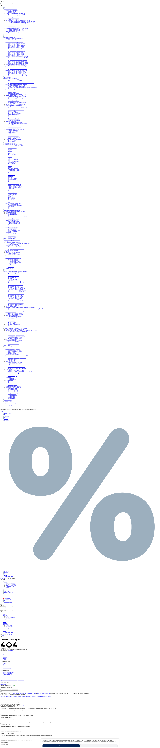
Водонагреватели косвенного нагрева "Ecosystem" (19, 58)
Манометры (9, 255)
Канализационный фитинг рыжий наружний (17, 98)
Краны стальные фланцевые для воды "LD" (17, 216)
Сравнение (7, 416)
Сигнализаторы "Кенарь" (13, 260)
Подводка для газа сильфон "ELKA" (16, 249)
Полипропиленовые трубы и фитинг (15, 118)
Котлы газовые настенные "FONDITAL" (16, 288)
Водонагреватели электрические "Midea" (17, 74)
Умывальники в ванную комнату (13, 387)
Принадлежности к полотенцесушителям (17, 368)
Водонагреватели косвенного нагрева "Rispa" (18, 61)
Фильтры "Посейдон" (12, 376)
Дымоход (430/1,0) (12, 155)
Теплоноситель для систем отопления (14, 340)
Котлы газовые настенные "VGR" (15, 295)
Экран (9, 201)
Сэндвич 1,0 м (11, 190)
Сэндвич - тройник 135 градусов (15, 186)
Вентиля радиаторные (12, 228)
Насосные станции (12, 109)
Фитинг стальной (12, 236)
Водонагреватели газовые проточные (14, 42)
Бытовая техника (7, 7)
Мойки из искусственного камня (15, 362)
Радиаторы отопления (11, 333)
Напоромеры (9, 256)
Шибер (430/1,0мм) (12, 199)
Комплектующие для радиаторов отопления (17, 331)
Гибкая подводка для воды (12, 79)
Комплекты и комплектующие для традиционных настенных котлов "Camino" (25, 309)
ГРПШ (8, 241)
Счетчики (9, 264)
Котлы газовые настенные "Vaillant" (15, 296)
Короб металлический (12, 253)
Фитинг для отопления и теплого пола (15, 129)
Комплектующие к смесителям (14, 382)
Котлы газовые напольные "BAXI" (15, 281)
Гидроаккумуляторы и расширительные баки (16, 84)
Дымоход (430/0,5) (12, 153)
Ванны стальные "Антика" (14, 352)
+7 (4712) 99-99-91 (20, 680)
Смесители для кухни (12, 385)
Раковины (9, 369)
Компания (6, 420)
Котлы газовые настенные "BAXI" (15, 285)
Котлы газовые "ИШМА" (13, 276)
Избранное (6, 417)
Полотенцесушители (11, 365)
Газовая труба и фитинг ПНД (13, 242)
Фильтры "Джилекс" (12, 374)
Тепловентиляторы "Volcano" (14, 27)
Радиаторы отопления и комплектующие (13, 326)
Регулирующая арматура (12, 227)
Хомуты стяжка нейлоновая (14, 137)
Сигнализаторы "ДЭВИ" (13, 259)
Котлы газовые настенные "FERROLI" (16, 287)
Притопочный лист (12, 181)
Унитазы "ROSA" (12, 394)
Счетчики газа (11, 267)
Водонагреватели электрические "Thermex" (17, 69)
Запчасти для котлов (11, 306)
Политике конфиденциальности (85, 742)
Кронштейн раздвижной (13, 168)
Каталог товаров (7, 413)
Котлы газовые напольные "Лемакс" (16, 282)
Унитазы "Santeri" (12, 398)
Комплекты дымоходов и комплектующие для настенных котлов (20, 307)
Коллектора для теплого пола (14, 222)
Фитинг (8, 232)
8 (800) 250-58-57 (4, 680)
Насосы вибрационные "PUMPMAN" (16, 110)
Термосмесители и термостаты (14, 225)
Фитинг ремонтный (12, 234)
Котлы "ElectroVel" (12, 320)
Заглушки (10, 157)
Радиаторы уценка (12, 405)
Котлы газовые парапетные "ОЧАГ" (16, 303)
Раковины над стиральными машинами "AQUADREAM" (20, 371)
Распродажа (5, 664)
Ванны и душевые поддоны (13, 349)
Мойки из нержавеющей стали (14, 363)
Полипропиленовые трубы (14, 119)
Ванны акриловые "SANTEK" (14, 350)
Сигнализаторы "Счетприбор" (14, 262)
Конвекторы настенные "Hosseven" (15, 314)
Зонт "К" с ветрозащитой (13, 161)
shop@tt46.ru (3, 684)
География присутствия (11, 585)
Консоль (10, 166)
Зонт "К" (10, 160)
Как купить (6, 571)
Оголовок (10, 172)
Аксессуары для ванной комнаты (14, 347)
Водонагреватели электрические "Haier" (16, 67)
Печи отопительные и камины (14, 207)
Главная (6, 419)
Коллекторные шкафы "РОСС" (14, 223)
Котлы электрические (11, 317)
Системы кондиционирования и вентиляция (16, 23)
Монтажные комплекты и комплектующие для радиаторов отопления (21, 330)
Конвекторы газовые (11, 312)
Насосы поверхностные (13, 112)
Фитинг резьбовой (12, 233)
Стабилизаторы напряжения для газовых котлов (17, 28)
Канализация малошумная (13, 101)
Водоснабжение (7, 77)
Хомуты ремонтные (12, 134)
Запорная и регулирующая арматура (12, 210)
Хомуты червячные (12, 138)
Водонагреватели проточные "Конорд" (16, 51)
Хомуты (8, 133)
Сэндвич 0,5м (11, 189)
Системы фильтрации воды (12, 373)
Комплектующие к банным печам (15, 205)
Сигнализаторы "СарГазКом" (14, 261)
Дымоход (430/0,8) (12, 154)
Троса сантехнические (13, 360)
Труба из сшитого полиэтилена (14, 127)
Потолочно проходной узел (14, 180)
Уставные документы (8, 593)
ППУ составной (11, 175)
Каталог (4, 663)
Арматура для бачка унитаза (14, 356)
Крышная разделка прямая (13, 169)
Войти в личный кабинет (8, 672)
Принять (61, 745)
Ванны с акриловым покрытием (15, 351)
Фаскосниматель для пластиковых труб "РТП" (18, 94)
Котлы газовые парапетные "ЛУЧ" (15, 300)
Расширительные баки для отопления (16, 88)
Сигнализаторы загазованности (13, 258)
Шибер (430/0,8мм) (12, 198)
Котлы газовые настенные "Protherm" (16, 294)
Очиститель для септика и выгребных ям (17, 102)
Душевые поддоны (12, 353)
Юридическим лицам (8, 576)
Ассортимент (8, 588)
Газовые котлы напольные (12, 272)
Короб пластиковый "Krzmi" (14, 254)
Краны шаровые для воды (13, 219)
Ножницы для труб (12, 92)
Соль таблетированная (11, 339)
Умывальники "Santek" (13, 390)
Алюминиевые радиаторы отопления (16, 335)
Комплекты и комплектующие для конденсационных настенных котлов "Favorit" (25, 308)
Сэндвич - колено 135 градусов (14, 184)
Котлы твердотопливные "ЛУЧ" (15, 316)
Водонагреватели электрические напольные (16, 66)
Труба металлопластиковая (13, 128)
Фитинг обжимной (12, 132)
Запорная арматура (11, 213)
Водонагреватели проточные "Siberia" (16, 48)
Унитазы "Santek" (12, 397)
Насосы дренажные (12, 111)
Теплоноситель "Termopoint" (14, 342)
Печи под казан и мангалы (13, 208)
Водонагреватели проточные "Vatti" (15, 49)
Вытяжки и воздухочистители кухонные (15, 13)
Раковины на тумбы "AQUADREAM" (16, 370)
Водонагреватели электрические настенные (16, 70)
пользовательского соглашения (43, 693)
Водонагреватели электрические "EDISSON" (17, 72)
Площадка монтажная (12, 178)
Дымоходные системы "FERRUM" (14, 145)
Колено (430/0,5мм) (12, 162)
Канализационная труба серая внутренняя (17, 97)
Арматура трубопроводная (13, 214)
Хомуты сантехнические (13, 136)
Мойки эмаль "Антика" (13, 364)
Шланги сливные (11, 141)
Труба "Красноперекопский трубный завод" (17, 123)
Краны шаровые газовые (13, 218)
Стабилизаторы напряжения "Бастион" (16, 30)
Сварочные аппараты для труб (14, 93)
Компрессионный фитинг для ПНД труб (15, 104)
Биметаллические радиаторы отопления (16, 336)
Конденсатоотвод (11, 164)
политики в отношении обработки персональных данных (23, 693)
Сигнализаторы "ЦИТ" (13, 263)
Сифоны (9, 377)
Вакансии (6, 591)
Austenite (10, 146)
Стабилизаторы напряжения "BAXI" (16, 29)
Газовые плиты (10, 17)
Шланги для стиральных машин (13, 139)
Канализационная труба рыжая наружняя (17, 96)
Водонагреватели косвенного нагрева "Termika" (18, 62)
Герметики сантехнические (12, 354)
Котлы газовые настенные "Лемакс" (15, 297)
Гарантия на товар (8, 600)
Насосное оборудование (12, 106)
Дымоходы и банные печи (10, 143)
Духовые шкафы (11, 12)
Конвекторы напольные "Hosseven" (15, 313)
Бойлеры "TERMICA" (12, 40)
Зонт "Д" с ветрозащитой (13, 159)
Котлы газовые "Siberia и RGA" (15, 273)
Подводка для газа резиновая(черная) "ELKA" (18, 247)
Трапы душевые (11, 103)
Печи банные (11, 206)
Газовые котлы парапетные (12, 299)
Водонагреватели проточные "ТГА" (15, 55)
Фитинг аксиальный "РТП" (14, 131)
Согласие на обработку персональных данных (41, 696)
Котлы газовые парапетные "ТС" (15, 305)
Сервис (5, 575)
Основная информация (10, 583)
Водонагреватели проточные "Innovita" (16, 46)
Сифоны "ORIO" (11, 378)
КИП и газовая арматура (9, 238)
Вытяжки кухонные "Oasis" (14, 15)
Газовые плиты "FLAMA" (13, 18)
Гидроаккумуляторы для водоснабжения (16, 86)
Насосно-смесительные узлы (14, 224)
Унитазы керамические (12, 392)
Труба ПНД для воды (11, 121)
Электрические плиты (11, 31)
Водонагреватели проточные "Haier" (16, 44)
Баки (9, 152)
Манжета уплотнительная (13, 171)
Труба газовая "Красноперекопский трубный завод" (19, 243)
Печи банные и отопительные (13, 203)
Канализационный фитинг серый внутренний (18, 100)
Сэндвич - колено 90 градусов (14, 185)
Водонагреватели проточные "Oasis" (16, 47)
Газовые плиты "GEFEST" (13, 19)
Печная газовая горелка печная (13, 324)
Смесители (9, 380)
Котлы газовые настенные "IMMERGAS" (17, 290)
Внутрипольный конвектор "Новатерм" (15, 329)
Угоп (9, 325)
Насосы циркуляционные (13, 114)
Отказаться (99, 745)
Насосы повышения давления (14, 113)
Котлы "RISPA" (11, 321)
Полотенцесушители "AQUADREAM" (16, 367)
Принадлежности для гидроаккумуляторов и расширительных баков (22, 87)
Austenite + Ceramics (12, 148)
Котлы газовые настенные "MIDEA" (16, 291)
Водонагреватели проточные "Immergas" (16, 45)
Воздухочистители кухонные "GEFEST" (16, 14)
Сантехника (7, 345)
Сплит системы (11, 26)
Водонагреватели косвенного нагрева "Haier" (17, 60)
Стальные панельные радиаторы (15, 337)
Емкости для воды (10, 89)
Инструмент (9, 90)
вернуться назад (3, 650)
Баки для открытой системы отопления (16, 85)
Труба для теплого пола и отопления (14, 125)
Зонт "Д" (10, 158)
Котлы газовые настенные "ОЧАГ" (15, 298)
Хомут (9, 196)
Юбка (9, 202)
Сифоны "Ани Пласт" (12, 379)
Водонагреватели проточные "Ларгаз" (16, 53)
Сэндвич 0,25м (11, 188)
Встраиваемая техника (12, 10)
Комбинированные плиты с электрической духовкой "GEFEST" (21, 22)
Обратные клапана (12, 229)
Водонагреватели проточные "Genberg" (16, 43)
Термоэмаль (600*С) (12, 191)
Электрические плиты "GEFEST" (15, 33)
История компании (10, 586)
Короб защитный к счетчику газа (13, 252)
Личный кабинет (4, 607)
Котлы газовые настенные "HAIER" (15, 289)
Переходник (10, 176)
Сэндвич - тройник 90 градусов (15, 187)
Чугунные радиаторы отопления (15, 338)
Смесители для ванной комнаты (15, 383)
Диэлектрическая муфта (12, 250)
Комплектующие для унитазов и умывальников (17, 355)
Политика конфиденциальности (24, 696)
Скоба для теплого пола (13, 130)
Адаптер (10, 151)
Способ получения (8, 602)
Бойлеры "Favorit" (12, 39)
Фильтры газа (9, 268)
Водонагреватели (8, 35)
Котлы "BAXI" (11, 318)
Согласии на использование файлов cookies (100, 742)
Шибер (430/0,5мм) (12, 197)
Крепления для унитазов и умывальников (17, 358)
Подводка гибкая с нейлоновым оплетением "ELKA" (19, 81)
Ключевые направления (11, 584)
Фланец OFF (10, 195)
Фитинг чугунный (12, 237)
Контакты (6, 573)
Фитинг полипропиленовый (14, 120)
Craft (9, 150)
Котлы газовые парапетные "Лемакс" (16, 302)
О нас (6, 582)
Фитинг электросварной (13, 244)
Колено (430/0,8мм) (12, 163)
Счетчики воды (11, 265)
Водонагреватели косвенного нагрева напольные (17, 56)
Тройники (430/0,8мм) (12, 194)
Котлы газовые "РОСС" (13, 279)
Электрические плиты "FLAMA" (15, 32)
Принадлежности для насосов (14, 115)
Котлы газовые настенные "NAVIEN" (16, 292)
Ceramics (10, 149)
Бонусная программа (8, 592)
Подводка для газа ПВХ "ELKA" (15, 246)
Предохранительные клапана (14, 230)
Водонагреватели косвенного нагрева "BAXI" (18, 57)
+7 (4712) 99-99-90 (12, 680)
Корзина (6, 414)
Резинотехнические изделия (12, 372)
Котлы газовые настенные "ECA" (15, 286)
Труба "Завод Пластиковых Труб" (15, 122)
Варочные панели (12, 11)
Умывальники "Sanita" (13, 389)
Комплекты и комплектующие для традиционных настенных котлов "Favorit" (24, 311)
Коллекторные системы (12, 220)
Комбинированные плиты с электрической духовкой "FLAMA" (21, 21)
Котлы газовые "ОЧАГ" (13, 278)
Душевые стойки (11, 381)
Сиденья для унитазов (12, 359)
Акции (4, 622)
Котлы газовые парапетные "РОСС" (16, 304)
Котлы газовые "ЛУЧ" (13, 277)
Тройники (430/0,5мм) (12, 193)
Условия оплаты (7, 598)
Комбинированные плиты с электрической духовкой (18, 20)
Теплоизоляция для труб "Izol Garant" (14, 386)
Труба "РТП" (11, 124)
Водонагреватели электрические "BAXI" (17, 71)
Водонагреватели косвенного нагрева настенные (17, 64)
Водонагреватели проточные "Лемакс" (16, 54)
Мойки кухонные (10, 361)
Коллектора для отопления (13, 221)
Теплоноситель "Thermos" (13, 344)
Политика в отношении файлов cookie (8, 696)
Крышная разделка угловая (14, 170)
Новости (6, 572)
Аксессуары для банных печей (14, 204)
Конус (9, 167)
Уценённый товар (8, 400)
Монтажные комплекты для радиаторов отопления (19, 332)
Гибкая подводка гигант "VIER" (15, 80)
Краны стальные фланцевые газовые (16, 215)
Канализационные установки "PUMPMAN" (17, 107)
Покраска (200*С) (12, 179)
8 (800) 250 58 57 (4, 578)
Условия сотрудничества (9, 589)
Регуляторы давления (12, 231)
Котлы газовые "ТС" (12, 280)
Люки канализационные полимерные (14, 105)
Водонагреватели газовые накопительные (15, 38)
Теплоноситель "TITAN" (13, 341)
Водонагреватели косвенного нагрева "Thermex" (18, 63)
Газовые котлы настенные (12, 283)
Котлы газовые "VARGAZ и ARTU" (16, 274)
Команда (7, 587)
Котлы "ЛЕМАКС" (12, 323)
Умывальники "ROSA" (13, 388)
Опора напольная (11, 173)
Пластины (10, 177)
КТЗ (7, 251)
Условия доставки (8, 599)
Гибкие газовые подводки (12, 245)
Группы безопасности (11, 212)
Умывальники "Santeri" (13, 391)
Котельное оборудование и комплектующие (13, 269)
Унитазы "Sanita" (11, 396)
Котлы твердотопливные (12, 315)
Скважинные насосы (12, 116)
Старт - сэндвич (11, 182)
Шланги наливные (12, 140)
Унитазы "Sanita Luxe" (13, 395)
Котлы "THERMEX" (12, 322)
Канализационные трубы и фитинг (14, 95)
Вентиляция (10, 24)
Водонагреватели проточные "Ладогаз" (16, 52)
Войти (1, 411)
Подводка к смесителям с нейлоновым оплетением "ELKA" (21, 83)
